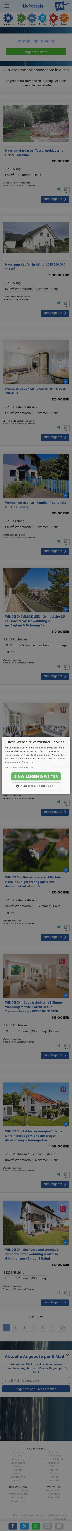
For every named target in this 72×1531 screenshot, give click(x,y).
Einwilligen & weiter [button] (36, 776)
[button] (36, 767)
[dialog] (36, 765)
